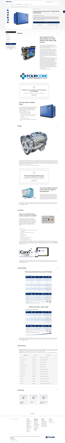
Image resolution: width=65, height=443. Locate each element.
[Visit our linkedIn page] (14, 419)
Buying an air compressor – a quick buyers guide (29, 421)
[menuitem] (7, 4)
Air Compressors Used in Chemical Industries (36, 428)
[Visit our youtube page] (16, 419)
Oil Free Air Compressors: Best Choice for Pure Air (29, 426)
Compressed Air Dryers (28, 429)
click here (23, 204)
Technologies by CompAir (51, 421)
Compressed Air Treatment (28, 431)
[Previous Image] (12, 18)
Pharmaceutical (36, 426)
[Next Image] (30, 18)
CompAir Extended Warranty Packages (44, 426)
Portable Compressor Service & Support (44, 424)
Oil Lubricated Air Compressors (28, 424)
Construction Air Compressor (36, 422)
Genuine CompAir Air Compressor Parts (44, 422)
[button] (39, 33)
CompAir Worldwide (51, 422)
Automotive (35, 430)
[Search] (46, 2)
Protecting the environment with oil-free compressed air (37, 424)
